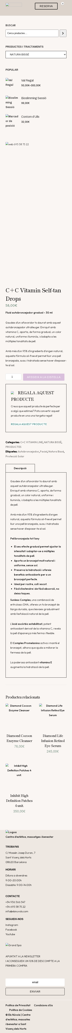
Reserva (46, 6)
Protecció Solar (15, 456)
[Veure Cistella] (61, 6)
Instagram (12, 925)
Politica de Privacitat (18, 1005)
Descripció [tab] (20, 468)
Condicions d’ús (43, 1005)
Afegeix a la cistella (44, 377)
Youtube (10, 934)
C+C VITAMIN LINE (31, 442)
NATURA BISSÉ (52, 442)
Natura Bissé (56, 451)
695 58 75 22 (21, 144)
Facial (43, 451)
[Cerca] (63, 33)
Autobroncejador (28, 451)
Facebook (11, 929)
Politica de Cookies (20, 1010)
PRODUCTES (13, 447)
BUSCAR (11, 25)
